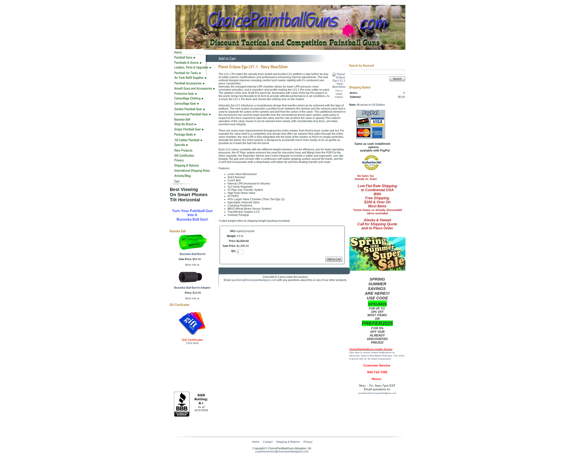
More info (192, 264)
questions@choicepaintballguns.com (253, 280)
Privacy (307, 441)
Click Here (192, 343)
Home (255, 441)
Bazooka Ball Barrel (192, 254)
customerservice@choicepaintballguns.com (281, 451)
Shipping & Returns (288, 441)
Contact (267, 441)
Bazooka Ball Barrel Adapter (192, 287)
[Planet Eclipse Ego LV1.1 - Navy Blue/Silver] (339, 86)
